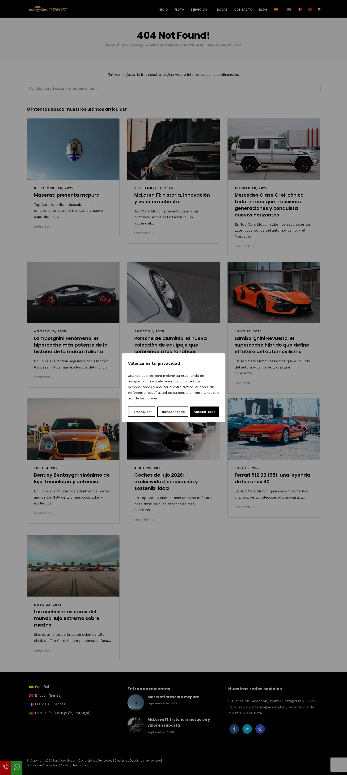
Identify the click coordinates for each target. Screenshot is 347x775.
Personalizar (141, 412)
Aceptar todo (205, 412)
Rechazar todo (173, 412)
